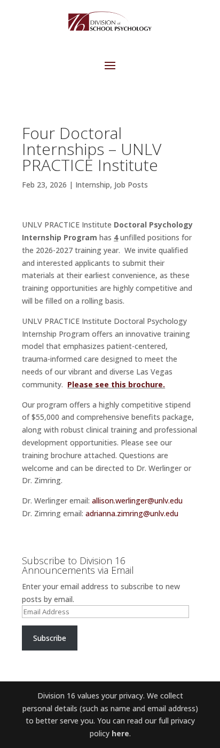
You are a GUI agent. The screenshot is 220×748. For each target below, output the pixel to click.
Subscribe (49, 638)
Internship (92, 185)
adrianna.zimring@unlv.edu (131, 513)
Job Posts (131, 185)
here (120, 733)
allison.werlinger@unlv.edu (137, 500)
